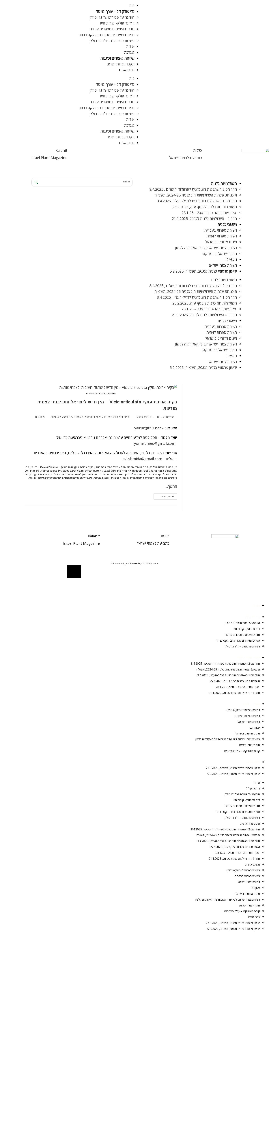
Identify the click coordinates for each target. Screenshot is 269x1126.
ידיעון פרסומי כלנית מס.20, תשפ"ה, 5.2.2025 (203, 271)
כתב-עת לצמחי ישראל (185, 157)
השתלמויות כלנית (224, 183)
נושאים (231, 259)
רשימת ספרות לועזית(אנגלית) (243, 710)
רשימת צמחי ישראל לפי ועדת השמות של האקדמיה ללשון (227, 739)
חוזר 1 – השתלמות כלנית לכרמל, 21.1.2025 (204, 218)
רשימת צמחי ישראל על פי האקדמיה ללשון (206, 247)
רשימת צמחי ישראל (222, 265)
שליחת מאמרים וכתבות (117, 58)
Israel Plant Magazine (48, 157)
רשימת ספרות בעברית (220, 230)
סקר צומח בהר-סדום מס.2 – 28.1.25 (209, 212)
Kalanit (61, 150)
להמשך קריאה (164, 495)
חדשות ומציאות (122, 417)
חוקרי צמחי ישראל (249, 745)
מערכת (129, 52)
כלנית (197, 150)
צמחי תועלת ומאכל (71, 417)
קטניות (55, 417)
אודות (130, 46)
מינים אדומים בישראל (221, 241)
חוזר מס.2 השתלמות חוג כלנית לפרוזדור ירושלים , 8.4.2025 (193, 189)
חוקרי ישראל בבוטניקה (220, 253)
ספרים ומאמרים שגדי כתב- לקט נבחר (106, 34)
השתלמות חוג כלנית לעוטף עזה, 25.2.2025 (204, 206)
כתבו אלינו (126, 69)
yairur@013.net (147, 428)
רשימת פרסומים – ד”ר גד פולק (112, 40)
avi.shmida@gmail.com (142, 458)
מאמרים (108, 417)
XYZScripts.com (150, 563)
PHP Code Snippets (120, 563)
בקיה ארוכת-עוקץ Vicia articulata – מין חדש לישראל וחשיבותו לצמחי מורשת (107, 405)
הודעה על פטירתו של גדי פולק (111, 17)
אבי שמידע (168, 417)
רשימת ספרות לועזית (221, 236)
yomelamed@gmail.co (153, 443)
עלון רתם (255, 728)
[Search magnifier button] (35, 182)
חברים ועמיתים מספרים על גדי (111, 29)
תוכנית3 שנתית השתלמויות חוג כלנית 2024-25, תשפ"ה (195, 195)
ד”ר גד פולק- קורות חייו (117, 23)
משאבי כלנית (227, 224)
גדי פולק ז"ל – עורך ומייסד (115, 11)
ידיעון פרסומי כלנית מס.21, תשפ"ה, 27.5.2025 (233, 768)
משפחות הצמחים (92, 417)
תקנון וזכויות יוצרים (120, 64)
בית (131, 5)
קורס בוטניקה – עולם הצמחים (242, 751)
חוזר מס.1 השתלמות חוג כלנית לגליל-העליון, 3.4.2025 (197, 201)
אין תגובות (40, 417)
